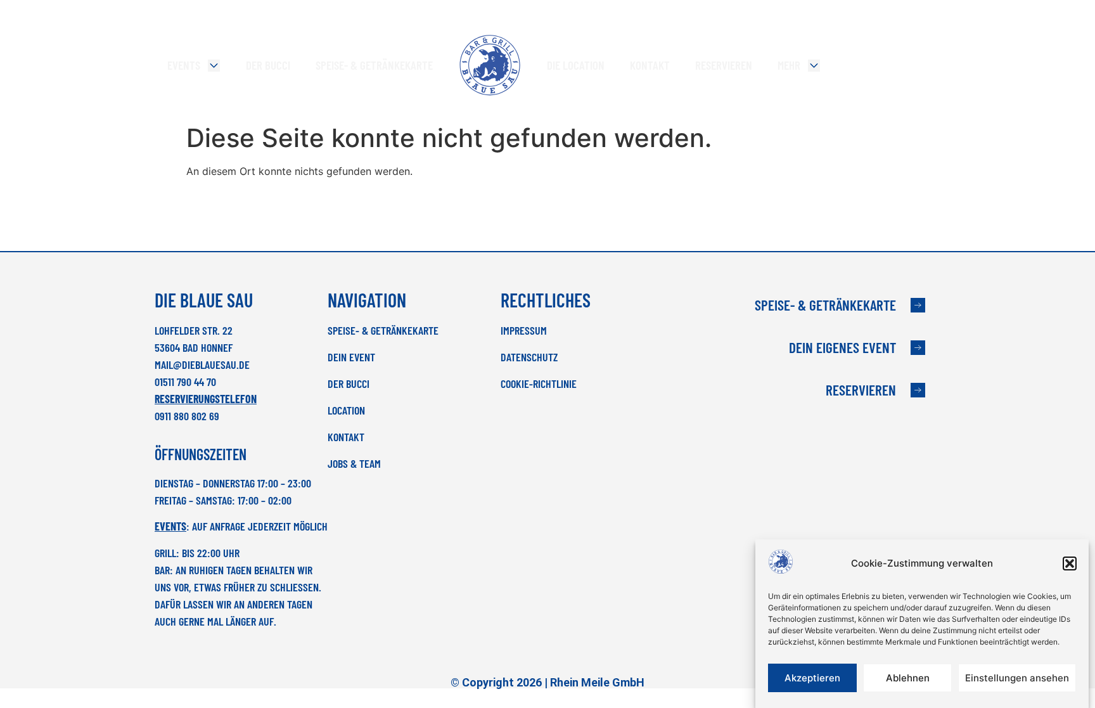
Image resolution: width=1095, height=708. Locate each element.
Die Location (576, 65)
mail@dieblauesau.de (202, 364)
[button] (1069, 563)
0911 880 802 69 (187, 416)
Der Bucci (268, 65)
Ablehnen (908, 678)
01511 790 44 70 (185, 382)
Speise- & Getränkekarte (374, 65)
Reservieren (723, 65)
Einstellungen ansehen (1017, 678)
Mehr (789, 65)
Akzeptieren (812, 678)
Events (183, 65)
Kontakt (650, 65)
